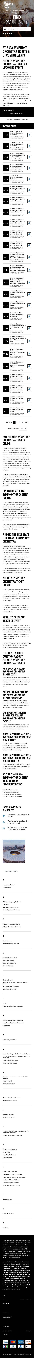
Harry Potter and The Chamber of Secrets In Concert (16, 983)
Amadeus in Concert (9, 885)
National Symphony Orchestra (11, 1098)
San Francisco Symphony (10, 1149)
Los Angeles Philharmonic (10, 1060)
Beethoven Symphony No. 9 (11, 907)
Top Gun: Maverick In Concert (11, 1185)
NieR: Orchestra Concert (10, 1100)
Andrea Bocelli (7, 888)
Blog (4, 1300)
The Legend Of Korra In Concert (12, 1174)
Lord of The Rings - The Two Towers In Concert (17, 1054)
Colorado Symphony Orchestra (12, 927)
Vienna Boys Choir (8, 1213)
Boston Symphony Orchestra (11, 910)
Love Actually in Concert (10, 1063)
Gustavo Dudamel (8, 966)
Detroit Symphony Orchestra (11, 944)
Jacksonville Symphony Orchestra (13, 1020)
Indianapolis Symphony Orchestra (13, 1006)
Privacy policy (27, 1354)
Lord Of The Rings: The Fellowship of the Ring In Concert (16, 1057)
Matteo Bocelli (7, 1081)
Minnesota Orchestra (9, 1084)
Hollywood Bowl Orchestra (11, 986)
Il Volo (4, 1003)
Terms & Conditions (18, 1354)
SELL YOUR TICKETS (25, 1300)
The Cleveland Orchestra (10, 1172)
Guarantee (6, 1303)
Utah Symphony (7, 1199)
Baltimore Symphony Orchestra (12, 902)
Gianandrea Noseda (8, 960)
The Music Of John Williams (11, 1180)
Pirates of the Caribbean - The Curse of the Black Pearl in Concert (16, 1132)
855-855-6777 (7, 1331)
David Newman (7, 941)
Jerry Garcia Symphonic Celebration (13, 1023)
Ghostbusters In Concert (10, 958)
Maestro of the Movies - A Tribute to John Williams (15, 1077)
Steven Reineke (7, 1158)
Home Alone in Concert (9, 989)
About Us (28, 1331)
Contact (5, 1334)
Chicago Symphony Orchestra (11, 924)
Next (26, 422)
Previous (9, 422)
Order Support (7, 1317)
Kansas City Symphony (9, 1040)
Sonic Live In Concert (9, 1155)
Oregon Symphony (8, 1115)
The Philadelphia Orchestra (11, 1182)
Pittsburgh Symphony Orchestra (12, 1135)
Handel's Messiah (8, 980)
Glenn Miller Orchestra (9, 963)
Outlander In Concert (9, 1117)
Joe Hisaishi (6, 1026)
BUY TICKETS (29, 135)
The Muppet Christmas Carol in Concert (14, 1177)
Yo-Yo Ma (5, 1228)
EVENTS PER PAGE (13, 429)
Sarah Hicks (6, 1152)
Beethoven (6, 904)
